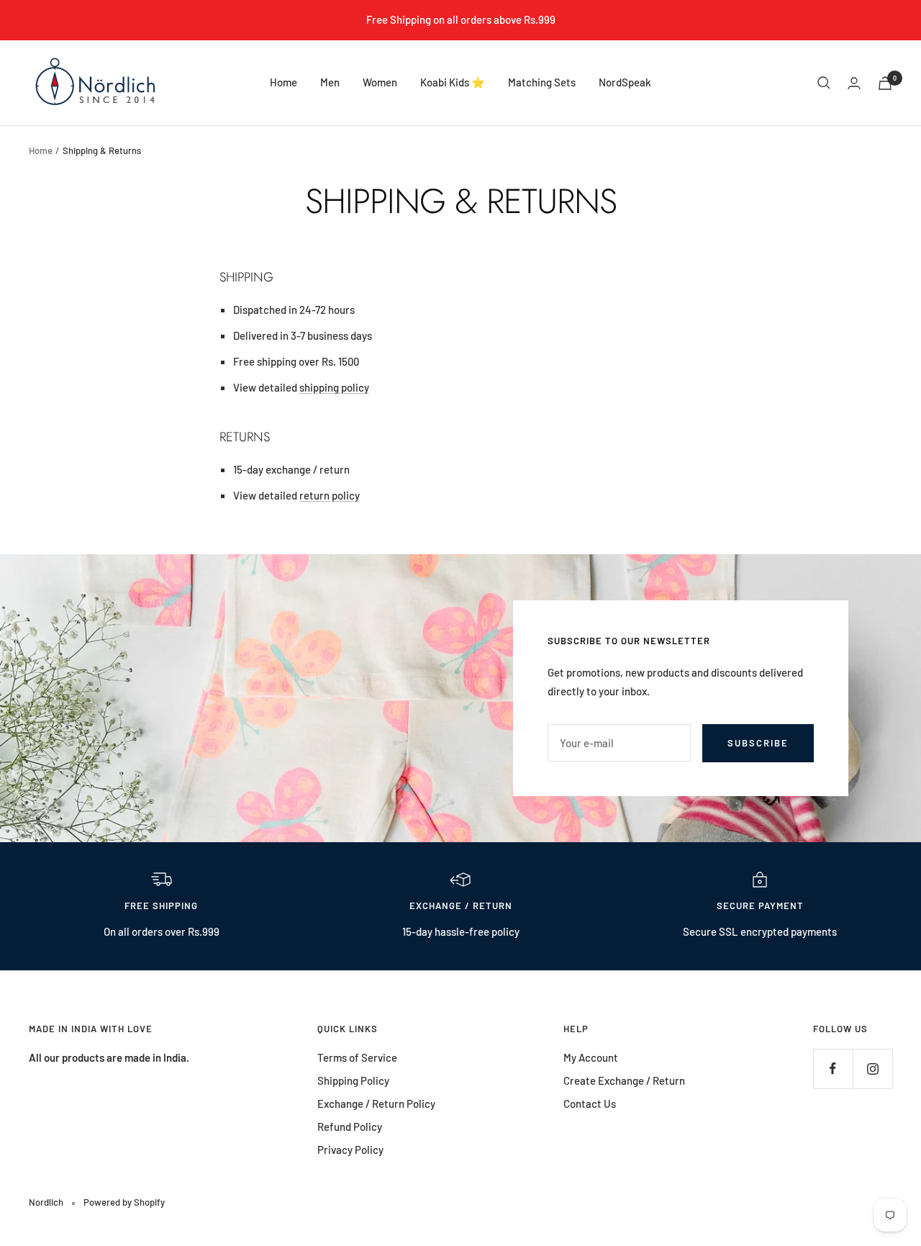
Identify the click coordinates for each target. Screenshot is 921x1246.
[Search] (823, 82)
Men (330, 82)
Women (380, 82)
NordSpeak (625, 82)
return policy (329, 495)
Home (283, 82)
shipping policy (334, 387)
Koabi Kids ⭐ (452, 82)
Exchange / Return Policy (376, 1103)
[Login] (854, 83)
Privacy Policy (350, 1149)
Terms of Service (357, 1057)
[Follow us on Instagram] (872, 1068)
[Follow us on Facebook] (833, 1068)
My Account (590, 1057)
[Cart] (885, 83)
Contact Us (589, 1103)
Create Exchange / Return (624, 1080)
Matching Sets (542, 82)
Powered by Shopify (124, 1202)
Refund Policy (349, 1126)
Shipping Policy (353, 1080)
